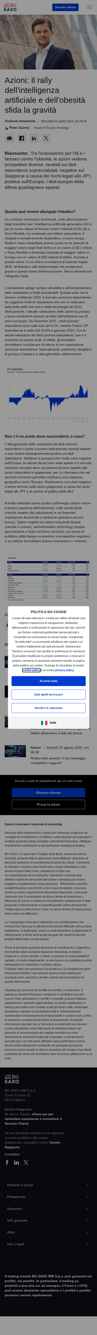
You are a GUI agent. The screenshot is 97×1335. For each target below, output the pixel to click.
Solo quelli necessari (48, 697)
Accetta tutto (48, 683)
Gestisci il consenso (48, 710)
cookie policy (49, 668)
